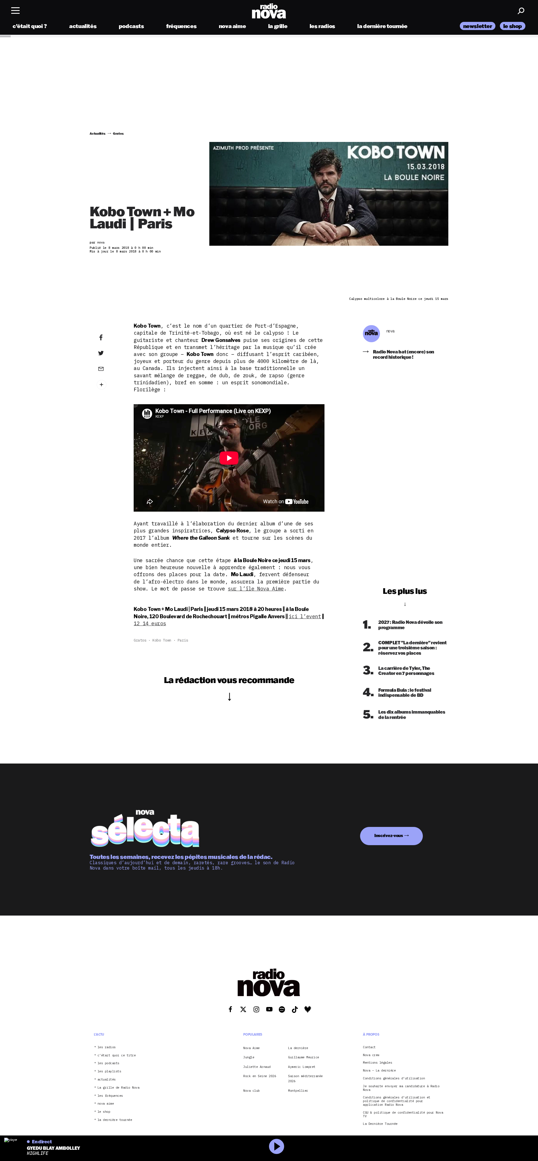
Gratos (140, 640)
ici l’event (305, 616)
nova (390, 331)
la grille (277, 25)
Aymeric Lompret (302, 1067)
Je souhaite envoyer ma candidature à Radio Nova (401, 1088)
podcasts (131, 25)
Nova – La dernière (379, 1070)
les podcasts (108, 1063)
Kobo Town (161, 640)
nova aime (232, 25)
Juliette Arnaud (257, 1067)
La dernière (298, 1048)
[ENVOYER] (109, 369)
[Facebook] (109, 338)
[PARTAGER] (109, 353)
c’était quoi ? (30, 25)
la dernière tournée (382, 25)
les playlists (109, 1071)
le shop (512, 25)
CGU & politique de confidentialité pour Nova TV (403, 1114)
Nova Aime (251, 1048)
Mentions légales (377, 1063)
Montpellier (298, 1091)
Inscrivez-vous (388, 835)
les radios (322, 25)
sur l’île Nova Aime (256, 588)
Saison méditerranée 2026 (305, 1078)
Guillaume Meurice (303, 1057)
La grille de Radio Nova (119, 1087)
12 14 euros (150, 623)
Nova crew (371, 1055)
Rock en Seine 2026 (259, 1076)
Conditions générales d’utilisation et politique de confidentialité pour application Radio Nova (396, 1101)
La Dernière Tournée (380, 1124)
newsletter (477, 25)
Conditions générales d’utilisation (394, 1078)
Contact (369, 1047)
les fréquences (110, 1096)
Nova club (251, 1091)
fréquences (181, 25)
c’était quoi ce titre (117, 1055)
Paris (183, 640)
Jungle (248, 1057)
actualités (82, 25)
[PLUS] (109, 385)
